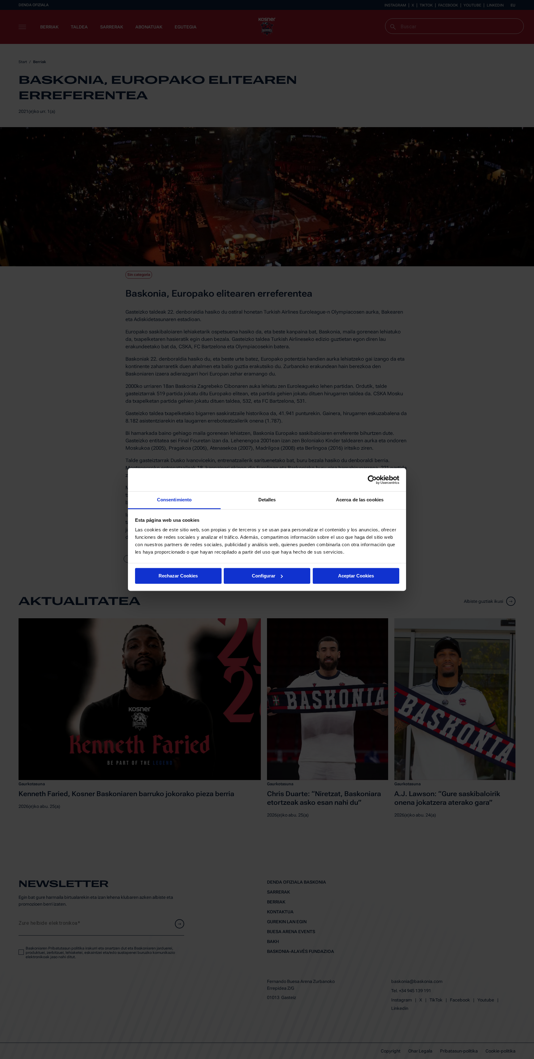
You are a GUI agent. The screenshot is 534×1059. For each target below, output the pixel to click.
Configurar (263, 575)
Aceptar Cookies (356, 575)
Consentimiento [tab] (174, 499)
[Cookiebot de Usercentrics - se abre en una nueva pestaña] (372, 479)
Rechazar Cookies (178, 575)
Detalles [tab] (267, 499)
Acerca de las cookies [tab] (360, 499)
